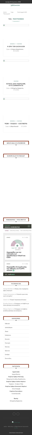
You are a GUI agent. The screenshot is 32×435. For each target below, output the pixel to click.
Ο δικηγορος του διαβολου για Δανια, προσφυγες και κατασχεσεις (16, 304)
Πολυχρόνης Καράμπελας (17, 88)
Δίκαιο (6, 331)
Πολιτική (7, 347)
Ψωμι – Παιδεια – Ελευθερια (16, 123)
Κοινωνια (12, 43)
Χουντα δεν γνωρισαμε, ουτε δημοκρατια (16, 84)
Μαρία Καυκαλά (14, 126)
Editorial (7, 323)
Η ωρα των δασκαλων (16, 46)
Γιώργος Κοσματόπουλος (17, 49)
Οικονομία (7, 343)
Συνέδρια (7, 354)
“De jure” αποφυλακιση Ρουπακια (18, 299)
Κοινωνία (7, 339)
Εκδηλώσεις (8, 335)
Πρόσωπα (7, 350)
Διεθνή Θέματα (8, 327)
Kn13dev (16, 428)
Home (5, 12)
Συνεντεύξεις (8, 358)
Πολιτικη (19, 43)
